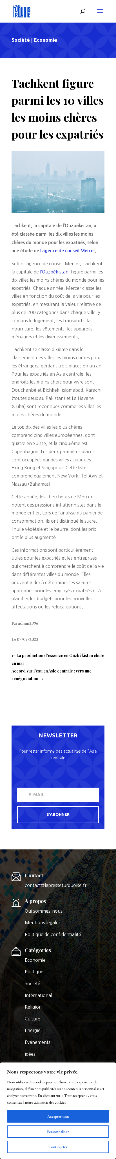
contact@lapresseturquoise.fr (55, 885)
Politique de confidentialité (53, 934)
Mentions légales (43, 922)
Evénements (37, 1042)
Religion (33, 1007)
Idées (30, 1054)
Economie (45, 40)
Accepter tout (58, 1116)
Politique (34, 971)
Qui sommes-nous (44, 911)
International (38, 995)
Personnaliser (58, 1131)
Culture (32, 1018)
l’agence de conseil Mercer (67, 251)
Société (21, 40)
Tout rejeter (58, 1146)
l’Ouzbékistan (53, 272)
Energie (33, 1030)
